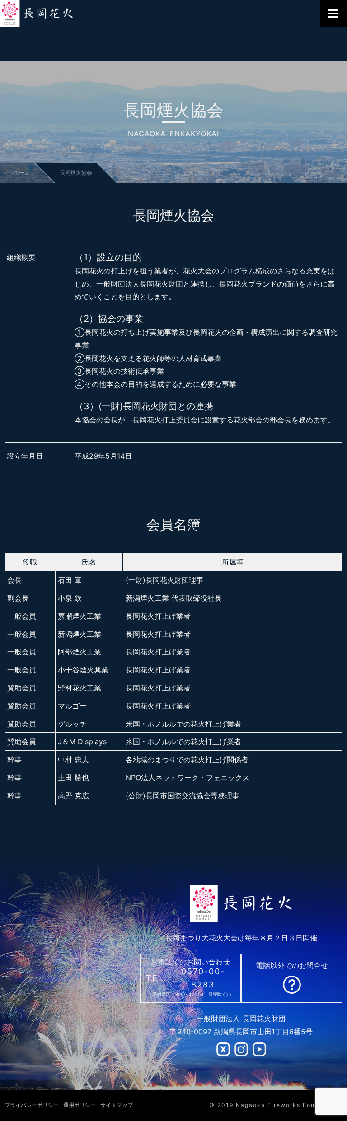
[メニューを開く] (333, 13)
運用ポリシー (79, 1105)
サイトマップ (116, 1105)
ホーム (22, 172)
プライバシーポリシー (32, 1105)
